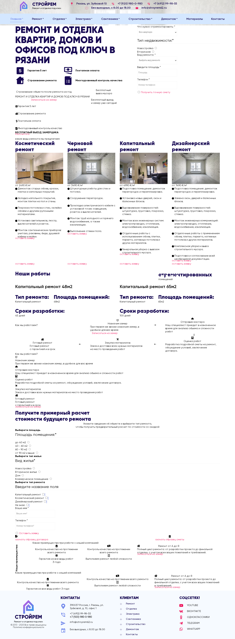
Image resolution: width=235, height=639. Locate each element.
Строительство (140, 19)
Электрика (83, 19)
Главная (16, 19)
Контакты (218, 19)
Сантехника (109, 19)
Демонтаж (168, 19)
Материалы (194, 19)
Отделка (59, 19)
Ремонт (37, 19)
